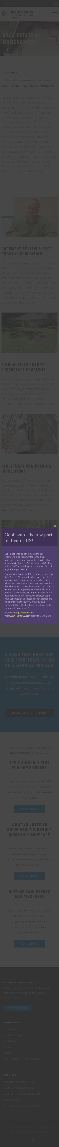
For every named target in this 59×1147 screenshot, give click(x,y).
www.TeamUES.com (19, 615)
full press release (23, 612)
